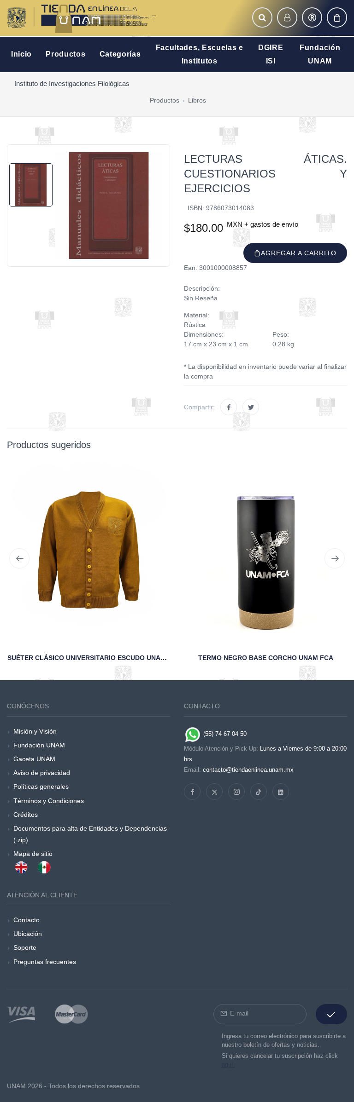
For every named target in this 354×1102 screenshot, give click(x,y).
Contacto (26, 920)
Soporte (24, 947)
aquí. (228, 1064)
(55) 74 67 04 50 (224, 733)
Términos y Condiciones (48, 800)
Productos (164, 100)
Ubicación (27, 933)
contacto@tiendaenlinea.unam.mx (248, 769)
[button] (262, 17)
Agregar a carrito (298, 253)
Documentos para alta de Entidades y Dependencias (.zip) (90, 834)
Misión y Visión (35, 731)
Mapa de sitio (33, 853)
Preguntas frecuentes (44, 961)
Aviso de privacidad (41, 772)
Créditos (25, 814)
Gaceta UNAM (34, 759)
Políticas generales (41, 786)
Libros (197, 100)
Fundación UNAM (39, 745)
